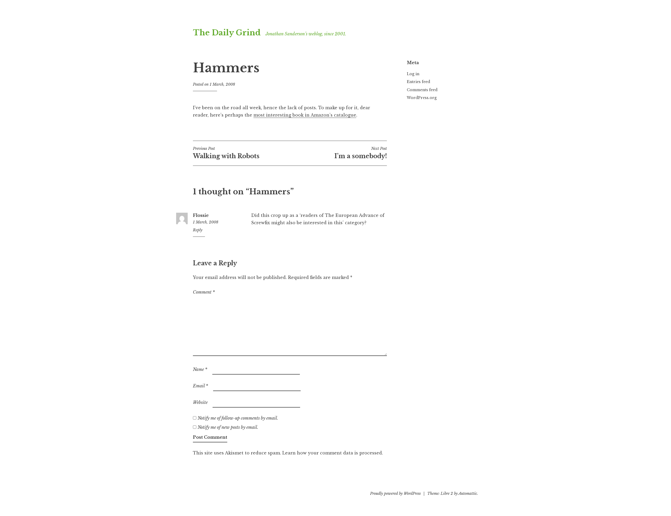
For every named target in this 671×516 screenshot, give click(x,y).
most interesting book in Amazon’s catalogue (304, 115)
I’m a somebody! (360, 153)
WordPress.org (422, 97)
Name (200, 369)
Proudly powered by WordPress (395, 493)
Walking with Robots (226, 153)
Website (200, 402)
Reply (197, 230)
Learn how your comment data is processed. (332, 452)
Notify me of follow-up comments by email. (238, 418)
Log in (413, 74)
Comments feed (422, 89)
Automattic (467, 493)
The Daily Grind (227, 32)
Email (200, 385)
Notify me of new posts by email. (228, 427)
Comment (204, 292)
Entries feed (418, 81)
